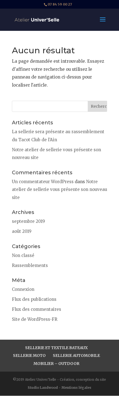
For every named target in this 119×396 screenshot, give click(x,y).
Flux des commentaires (36, 309)
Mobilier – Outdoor (56, 363)
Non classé (23, 255)
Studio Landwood (43, 387)
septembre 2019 (28, 221)
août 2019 (22, 231)
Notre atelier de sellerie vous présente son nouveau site (59, 189)
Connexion (23, 289)
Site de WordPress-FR (34, 319)
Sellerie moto (29, 355)
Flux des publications (34, 299)
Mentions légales (76, 387)
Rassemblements (30, 265)
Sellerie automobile (76, 355)
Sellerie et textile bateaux (56, 347)
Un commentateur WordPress (43, 181)
